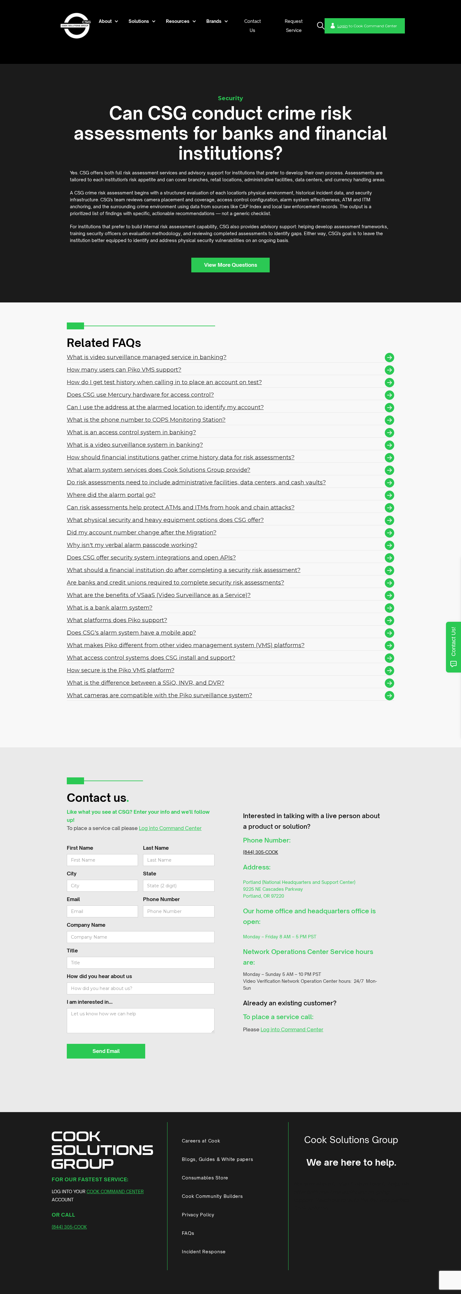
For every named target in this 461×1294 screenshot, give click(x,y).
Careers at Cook (201, 1140)
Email (73, 899)
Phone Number (161, 899)
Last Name (156, 848)
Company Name (86, 925)
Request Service (294, 25)
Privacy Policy (198, 1214)
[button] (107, 21)
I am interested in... (90, 1002)
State (149, 873)
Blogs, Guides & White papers (217, 1159)
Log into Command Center (170, 828)
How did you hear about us (99, 976)
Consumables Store (205, 1177)
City (72, 873)
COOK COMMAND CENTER (115, 1191)
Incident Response (204, 1251)
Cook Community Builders (212, 1196)
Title (72, 950)
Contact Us (252, 25)
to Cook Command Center (367, 25)
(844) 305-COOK (260, 852)
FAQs (188, 1233)
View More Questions (230, 265)
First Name (80, 848)
